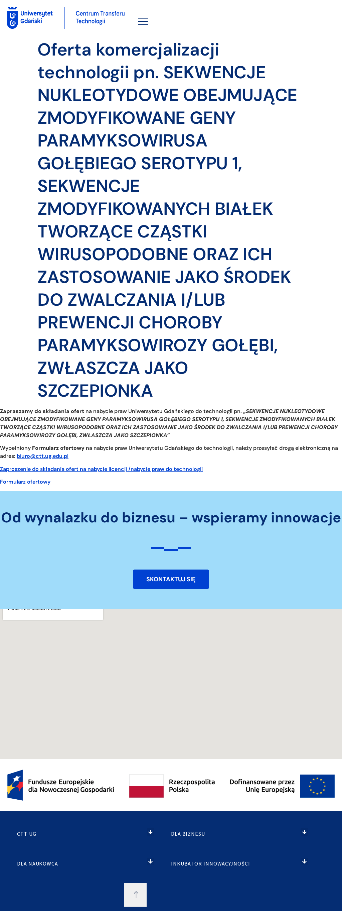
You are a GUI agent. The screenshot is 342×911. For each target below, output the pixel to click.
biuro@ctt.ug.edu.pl (42, 456)
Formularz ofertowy (25, 481)
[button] (151, 832)
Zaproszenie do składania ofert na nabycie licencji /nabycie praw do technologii (101, 469)
